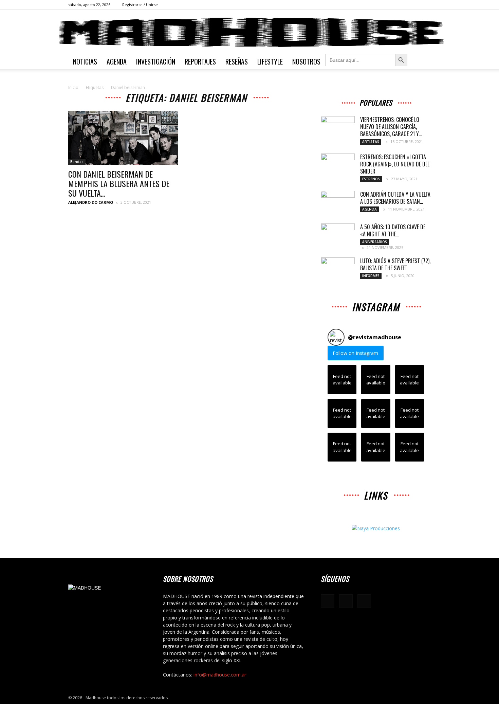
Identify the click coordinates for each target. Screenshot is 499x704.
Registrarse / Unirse (140, 4)
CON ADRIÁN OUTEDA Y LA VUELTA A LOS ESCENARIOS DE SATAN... (395, 197)
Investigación (155, 61)
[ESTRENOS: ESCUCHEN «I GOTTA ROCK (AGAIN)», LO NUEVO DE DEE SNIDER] (338, 165)
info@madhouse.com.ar (219, 674)
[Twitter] (426, 5)
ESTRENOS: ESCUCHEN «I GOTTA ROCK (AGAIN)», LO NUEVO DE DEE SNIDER (394, 164)
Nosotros (306, 61)
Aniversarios (374, 241)
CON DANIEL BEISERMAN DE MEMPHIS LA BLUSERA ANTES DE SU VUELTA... (118, 183)
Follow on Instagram (355, 353)
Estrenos (371, 179)
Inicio (73, 87)
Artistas (370, 141)
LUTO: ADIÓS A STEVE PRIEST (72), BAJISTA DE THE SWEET (395, 264)
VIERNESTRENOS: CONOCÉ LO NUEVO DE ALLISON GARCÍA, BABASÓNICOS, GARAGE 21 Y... (391, 126)
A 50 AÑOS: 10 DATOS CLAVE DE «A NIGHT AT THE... (392, 230)
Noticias (85, 61)
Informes (371, 275)
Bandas (77, 161)
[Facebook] (403, 5)
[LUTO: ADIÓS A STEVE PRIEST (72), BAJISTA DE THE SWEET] (338, 269)
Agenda (117, 61)
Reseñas (236, 61)
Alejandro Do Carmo (90, 202)
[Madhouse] (249, 32)
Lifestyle (270, 61)
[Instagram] (414, 5)
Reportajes (200, 61)
